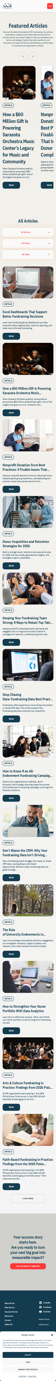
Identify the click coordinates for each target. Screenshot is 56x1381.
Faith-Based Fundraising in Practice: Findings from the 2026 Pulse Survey (28, 1164)
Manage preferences (28, 1369)
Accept (28, 1355)
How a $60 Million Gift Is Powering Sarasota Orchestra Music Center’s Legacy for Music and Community (19, 138)
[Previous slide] (23, 56)
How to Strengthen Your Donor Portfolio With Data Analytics (24, 1008)
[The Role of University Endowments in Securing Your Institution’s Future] (28, 900)
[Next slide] (33, 56)
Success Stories (11, 1311)
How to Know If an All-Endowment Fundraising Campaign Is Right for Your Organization (27, 775)
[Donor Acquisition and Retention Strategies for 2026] (28, 512)
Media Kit (9, 1324)
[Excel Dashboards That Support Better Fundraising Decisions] (28, 282)
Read (11, 185)
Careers (8, 1320)
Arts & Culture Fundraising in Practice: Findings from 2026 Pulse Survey (27, 1087)
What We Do (10, 1303)
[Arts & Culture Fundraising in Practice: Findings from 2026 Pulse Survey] (28, 1053)
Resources (9, 1316)
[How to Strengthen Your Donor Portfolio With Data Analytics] (28, 977)
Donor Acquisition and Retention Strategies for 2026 (26, 543)
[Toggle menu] (50, 6)
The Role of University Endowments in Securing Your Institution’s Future (26, 934)
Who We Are (9, 1307)
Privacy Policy (32, 1376)
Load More (28, 1198)
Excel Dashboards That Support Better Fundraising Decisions (25, 314)
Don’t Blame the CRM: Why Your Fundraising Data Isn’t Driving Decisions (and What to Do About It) (28, 855)
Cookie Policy (22, 1376)
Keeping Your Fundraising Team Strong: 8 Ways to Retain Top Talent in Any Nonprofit (28, 622)
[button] (52, 1335)
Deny (28, 1362)
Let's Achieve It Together (28, 1266)
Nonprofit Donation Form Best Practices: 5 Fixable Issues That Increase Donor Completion (25, 469)
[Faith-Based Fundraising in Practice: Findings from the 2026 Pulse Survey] (28, 1130)
